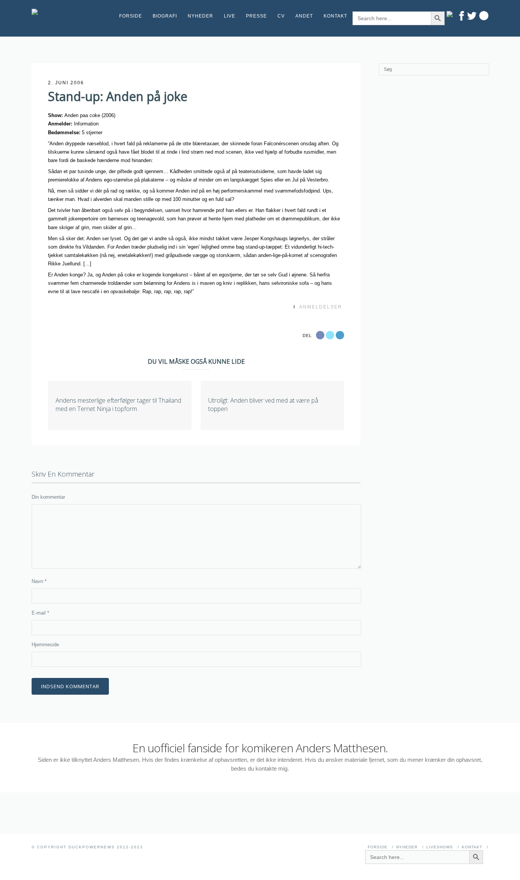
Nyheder (200, 16)
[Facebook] (461, 16)
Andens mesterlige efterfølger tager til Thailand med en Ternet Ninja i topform (118, 404)
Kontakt (335, 16)
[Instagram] (451, 14)
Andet (304, 16)
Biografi (165, 16)
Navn (39, 581)
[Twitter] (472, 16)
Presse (256, 16)
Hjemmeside (45, 644)
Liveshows (439, 847)
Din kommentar (48, 497)
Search (483, 15)
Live (229, 16)
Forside (130, 16)
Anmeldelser (320, 307)
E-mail (40, 613)
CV (281, 16)
